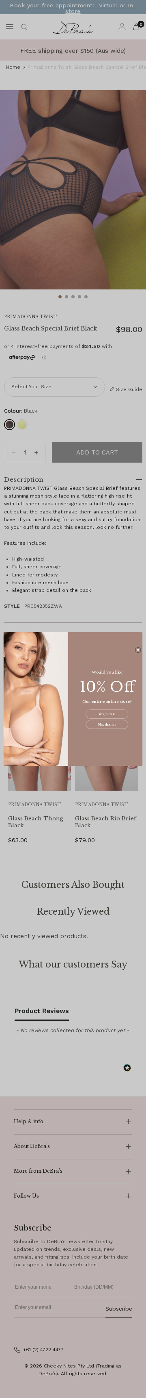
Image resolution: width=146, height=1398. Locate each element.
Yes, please (107, 714)
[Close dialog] (138, 650)
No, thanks (107, 724)
